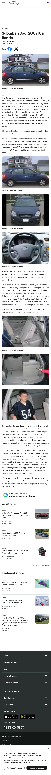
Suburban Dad (9, 41)
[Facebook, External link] (9, 727)
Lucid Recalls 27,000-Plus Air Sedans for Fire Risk (13, 534)
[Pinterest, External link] (22, 727)
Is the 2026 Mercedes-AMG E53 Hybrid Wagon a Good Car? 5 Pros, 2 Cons (16, 515)
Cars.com (38, 756)
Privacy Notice (7, 740)
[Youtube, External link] (14, 727)
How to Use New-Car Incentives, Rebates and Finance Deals (15, 583)
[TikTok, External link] (5, 727)
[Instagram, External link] (18, 727)
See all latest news (41, 565)
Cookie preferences (14, 768)
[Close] (48, 748)
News (6, 28)
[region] (25, 760)
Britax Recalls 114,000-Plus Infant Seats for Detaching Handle (15, 552)
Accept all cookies (37, 768)
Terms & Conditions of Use (11, 736)
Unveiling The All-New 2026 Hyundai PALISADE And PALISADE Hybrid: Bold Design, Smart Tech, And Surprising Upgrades (15, 621)
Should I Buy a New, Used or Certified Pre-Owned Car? (13, 601)
